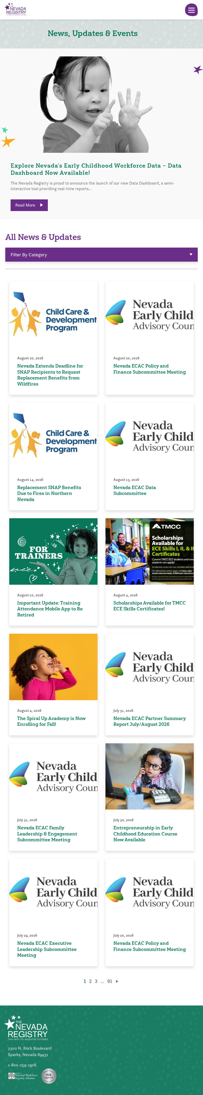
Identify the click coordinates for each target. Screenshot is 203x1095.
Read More (25, 205)
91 (109, 981)
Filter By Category (29, 255)
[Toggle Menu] (191, 9)
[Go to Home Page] (15, 10)
